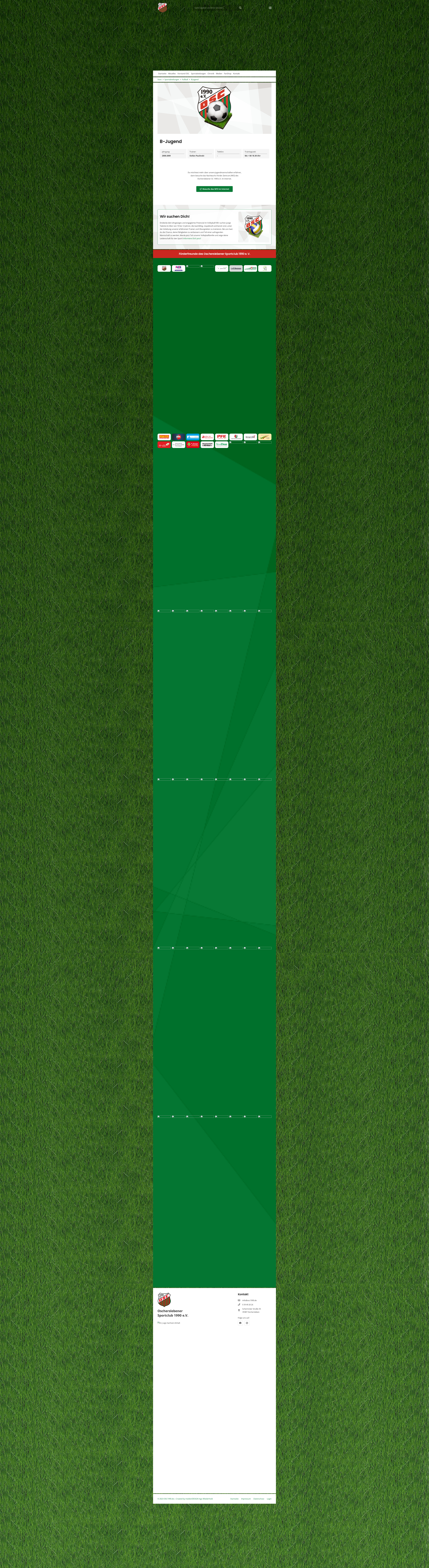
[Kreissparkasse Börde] (193, 266)
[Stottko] (164, 948)
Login (269, 1499)
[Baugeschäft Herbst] (207, 443)
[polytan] (250, 443)
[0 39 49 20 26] (240, 1304)
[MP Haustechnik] (164, 1117)
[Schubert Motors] (178, 1117)
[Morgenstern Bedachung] (236, 443)
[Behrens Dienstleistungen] (264, 780)
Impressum (246, 1499)
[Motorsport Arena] (250, 435)
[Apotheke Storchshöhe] (193, 1117)
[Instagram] (246, 1323)
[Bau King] (178, 611)
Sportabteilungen (198, 73)
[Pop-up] (270, 8)
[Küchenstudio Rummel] (193, 780)
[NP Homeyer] (193, 443)
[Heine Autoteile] (178, 435)
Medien (219, 73)
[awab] (164, 611)
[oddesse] (236, 266)
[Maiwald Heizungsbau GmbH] (236, 948)
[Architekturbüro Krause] (250, 780)
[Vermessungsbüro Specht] (221, 948)
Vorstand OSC (183, 73)
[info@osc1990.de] (240, 1300)
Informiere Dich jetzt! (192, 238)
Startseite (162, 73)
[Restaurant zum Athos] (264, 948)
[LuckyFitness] (207, 266)
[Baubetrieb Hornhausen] (193, 948)
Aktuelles (172, 73)
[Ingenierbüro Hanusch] (178, 948)
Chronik (211, 73)
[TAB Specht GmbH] (236, 1117)
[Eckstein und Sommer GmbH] (207, 1117)
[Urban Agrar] (236, 780)
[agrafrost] (193, 611)
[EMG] (207, 780)
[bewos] (264, 1117)
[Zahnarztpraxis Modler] (178, 443)
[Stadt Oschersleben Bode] (236, 435)
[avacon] (250, 1117)
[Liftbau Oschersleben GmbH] (164, 435)
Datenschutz (258, 1499)
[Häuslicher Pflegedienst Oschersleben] (164, 443)
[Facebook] (240, 1323)
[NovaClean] (221, 443)
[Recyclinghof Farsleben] (250, 266)
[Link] (162, 7)
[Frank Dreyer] (250, 948)
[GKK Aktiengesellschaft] (164, 780)
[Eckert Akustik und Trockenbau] (236, 611)
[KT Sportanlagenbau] (264, 443)
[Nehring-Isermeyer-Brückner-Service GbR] (264, 435)
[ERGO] (221, 611)
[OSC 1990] (164, 266)
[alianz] (264, 611)
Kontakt (236, 73)
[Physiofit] (264, 266)
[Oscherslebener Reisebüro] (221, 780)
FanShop (227, 73)
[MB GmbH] (178, 266)
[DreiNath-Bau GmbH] (250, 611)
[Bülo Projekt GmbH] (207, 611)
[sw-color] (207, 948)
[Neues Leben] (221, 266)
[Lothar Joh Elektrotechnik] (207, 435)
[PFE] (221, 435)
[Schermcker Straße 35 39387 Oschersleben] (240, 1310)
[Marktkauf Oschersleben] (221, 1117)
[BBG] (178, 780)
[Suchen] (240, 8)
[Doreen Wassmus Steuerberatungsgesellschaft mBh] (193, 435)
